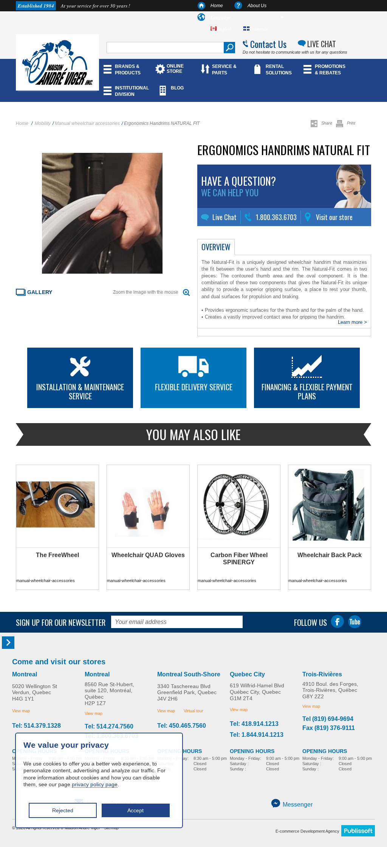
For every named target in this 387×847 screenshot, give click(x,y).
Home (217, 5)
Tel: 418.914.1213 (254, 724)
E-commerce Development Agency (307, 831)
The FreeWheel (57, 555)
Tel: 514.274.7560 (109, 726)
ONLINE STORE (175, 68)
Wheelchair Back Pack (329, 555)
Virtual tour (193, 710)
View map (21, 710)
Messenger (298, 804)
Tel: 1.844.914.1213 (256, 735)
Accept (135, 810)
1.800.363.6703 (276, 217)
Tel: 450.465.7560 (181, 725)
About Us (257, 5)
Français (258, 28)
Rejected (62, 810)
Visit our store (334, 217)
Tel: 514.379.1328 (36, 725)
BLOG (177, 88)
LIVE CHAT (321, 43)
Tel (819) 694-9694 (327, 719)
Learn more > (352, 322)
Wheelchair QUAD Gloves (148, 555)
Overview (216, 247)
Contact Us (268, 44)
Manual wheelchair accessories (87, 123)
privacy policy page (95, 784)
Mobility (43, 123)
